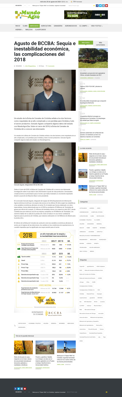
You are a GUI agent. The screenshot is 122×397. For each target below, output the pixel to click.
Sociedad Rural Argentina (95, 333)
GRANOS (100, 297)
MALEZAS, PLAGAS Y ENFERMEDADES (90, 235)
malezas (89, 305)
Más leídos (86, 43)
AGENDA (18, 29)
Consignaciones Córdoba (86, 286)
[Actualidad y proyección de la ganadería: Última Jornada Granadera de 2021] (93, 58)
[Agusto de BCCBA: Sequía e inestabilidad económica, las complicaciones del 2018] (45, 90)
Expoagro (99, 294)
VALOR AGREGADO (94, 247)
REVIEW (82, 243)
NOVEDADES (21, 327)
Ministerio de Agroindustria (86, 325)
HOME (88, 227)
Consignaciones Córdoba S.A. (87, 290)
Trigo (104, 337)
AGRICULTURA (46, 26)
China (87, 282)
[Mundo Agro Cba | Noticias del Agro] (27, 17)
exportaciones (83, 297)
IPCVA (95, 301)
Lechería (102, 301)
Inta (80, 301)
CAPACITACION (101, 91)
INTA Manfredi (87, 301)
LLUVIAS (82, 305)
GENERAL (53, 323)
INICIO (17, 26)
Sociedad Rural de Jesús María (87, 337)
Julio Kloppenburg (30, 66)
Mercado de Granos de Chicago (88, 313)
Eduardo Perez (90, 294)
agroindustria (90, 266)
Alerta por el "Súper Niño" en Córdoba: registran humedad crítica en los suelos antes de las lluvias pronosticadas (48, 5)
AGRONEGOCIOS (71, 26)
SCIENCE (89, 243)
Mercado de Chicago (90, 309)
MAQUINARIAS (83, 239)
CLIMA (25, 26)
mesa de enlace (84, 317)
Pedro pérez (99, 325)
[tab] (85, 43)
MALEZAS (29, 29)
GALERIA (45, 323)
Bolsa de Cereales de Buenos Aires (94, 270)
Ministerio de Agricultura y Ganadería (89, 321)
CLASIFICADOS (40, 29)
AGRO (23, 367)
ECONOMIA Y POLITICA (35, 323)
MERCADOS (34, 26)
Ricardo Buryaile (92, 329)
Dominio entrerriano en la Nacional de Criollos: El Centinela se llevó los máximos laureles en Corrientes (91, 135)
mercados (101, 313)
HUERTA (95, 227)
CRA (99, 290)
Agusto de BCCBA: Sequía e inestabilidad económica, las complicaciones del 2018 (45, 51)
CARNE (100, 278)
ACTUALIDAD (17, 367)
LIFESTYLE (99, 231)
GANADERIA (58, 26)
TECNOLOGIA (83, 247)
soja (99, 337)
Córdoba (82, 294)
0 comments (51, 66)
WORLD (92, 251)
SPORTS (96, 243)
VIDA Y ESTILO (96, 26)
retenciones (83, 329)
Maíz (81, 309)
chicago (82, 282)
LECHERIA (91, 231)
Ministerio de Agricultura (96, 317)
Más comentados (100, 44)
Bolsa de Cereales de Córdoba (87, 274)
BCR (81, 270)
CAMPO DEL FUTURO (96, 212)
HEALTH (82, 227)
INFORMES (62, 323)
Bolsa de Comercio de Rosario (87, 278)
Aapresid (82, 266)
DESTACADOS (22, 323)
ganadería (92, 297)
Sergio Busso (83, 333)
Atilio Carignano (101, 266)
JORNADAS (90, 78)
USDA (81, 341)
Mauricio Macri (97, 305)
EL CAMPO (83, 26)
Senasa (102, 329)
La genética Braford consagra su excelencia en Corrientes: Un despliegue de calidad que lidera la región (92, 118)
